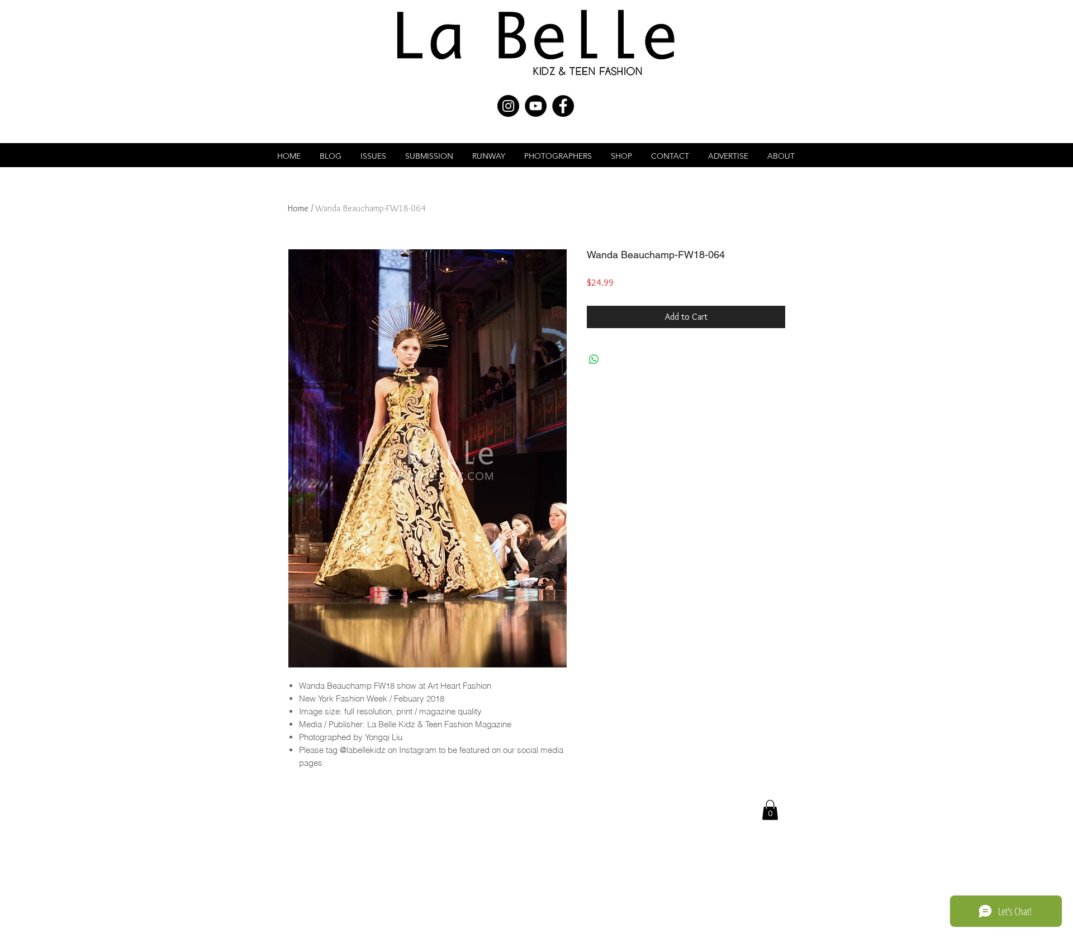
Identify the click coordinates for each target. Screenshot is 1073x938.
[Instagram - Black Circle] (508, 106)
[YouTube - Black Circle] (536, 106)
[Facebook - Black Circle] (563, 106)
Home (298, 208)
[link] (770, 810)
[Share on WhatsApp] (594, 359)
